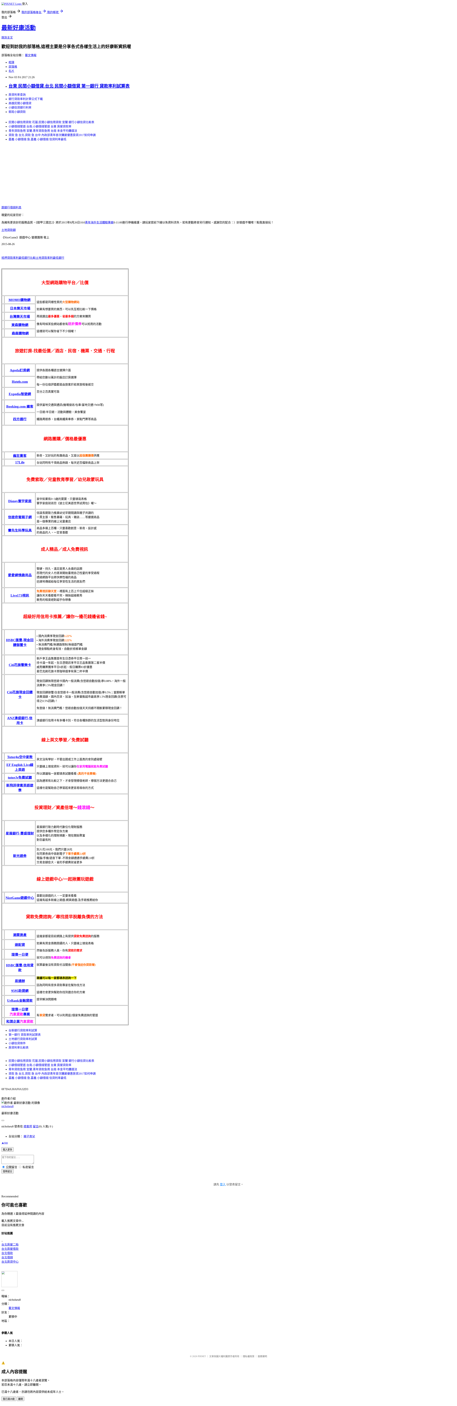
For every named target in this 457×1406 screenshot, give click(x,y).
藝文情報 (30, 55)
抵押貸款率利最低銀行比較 (18, 257)
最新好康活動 (18, 27)
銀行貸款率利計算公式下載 (26, 98)
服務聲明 (262, 1356)
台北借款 (7, 1253)
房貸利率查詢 (17, 94)
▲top (4, 1142)
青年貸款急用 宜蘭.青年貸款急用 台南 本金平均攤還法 (43, 130)
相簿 (11, 62)
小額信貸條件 (17, 1043)
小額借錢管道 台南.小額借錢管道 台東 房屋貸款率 (40, 126)
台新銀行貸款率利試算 (23, 1030)
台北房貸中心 (10, 1261)
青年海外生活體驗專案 (99, 222)
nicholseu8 (7, 1106)
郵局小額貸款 (17, 111)
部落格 (13, 66)
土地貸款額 (8, 229)
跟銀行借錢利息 (11, 207)
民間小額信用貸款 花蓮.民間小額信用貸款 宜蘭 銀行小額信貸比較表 (51, 122)
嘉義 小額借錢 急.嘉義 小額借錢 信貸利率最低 (37, 139)
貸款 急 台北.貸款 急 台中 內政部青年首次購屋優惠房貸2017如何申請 (52, 135)
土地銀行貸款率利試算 (23, 1038)
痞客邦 (28, 1126)
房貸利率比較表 (19, 1047)
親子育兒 (29, 1136)
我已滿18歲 (9, 1399)
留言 (36, 1126)
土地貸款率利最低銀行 (50, 257)
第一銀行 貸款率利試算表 (25, 1034)
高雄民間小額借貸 (20, 103)
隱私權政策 (248, 1356)
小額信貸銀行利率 (20, 107)
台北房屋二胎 (10, 1244)
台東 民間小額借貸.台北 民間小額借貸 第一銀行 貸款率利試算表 (69, 86)
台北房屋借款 (10, 1248)
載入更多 (7, 1149)
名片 (11, 70)
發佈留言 (7, 1171)
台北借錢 (7, 1257)
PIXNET (202, 1356)
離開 (20, 1399)
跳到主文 (7, 37)
